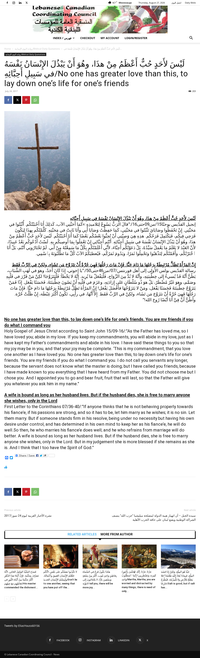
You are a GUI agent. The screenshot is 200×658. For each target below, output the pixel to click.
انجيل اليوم (176, 2)
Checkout (87, 38)
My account (110, 38)
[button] (191, 38)
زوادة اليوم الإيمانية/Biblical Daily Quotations (37, 48)
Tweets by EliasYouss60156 (22, 626)
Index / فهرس (62, 38)
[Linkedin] (20, 2)
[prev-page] (6, 598)
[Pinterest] (26, 100)
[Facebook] (7, 2)
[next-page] (13, 598)
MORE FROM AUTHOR (117, 534)
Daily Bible (190, 2)
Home (7, 48)
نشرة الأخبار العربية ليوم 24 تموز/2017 (28, 515)
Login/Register (136, 38)
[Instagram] (14, 2)
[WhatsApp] (35, 100)
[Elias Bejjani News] (100, 19)
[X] (26, 2)
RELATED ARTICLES (82, 534)
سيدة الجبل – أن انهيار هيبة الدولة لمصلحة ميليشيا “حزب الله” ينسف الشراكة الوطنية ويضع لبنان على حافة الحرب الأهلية (154, 518)
